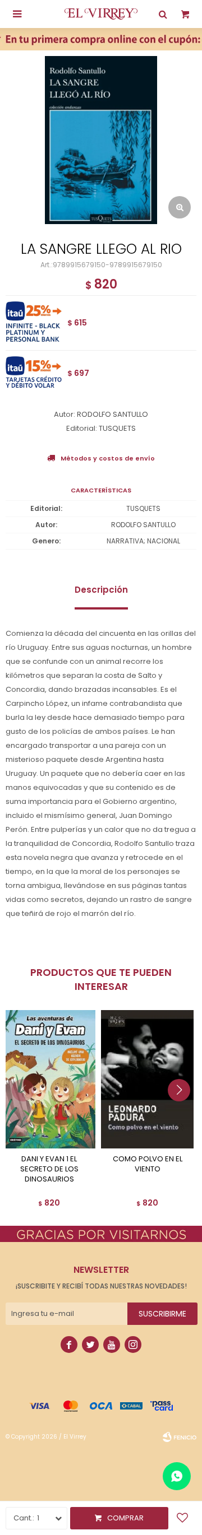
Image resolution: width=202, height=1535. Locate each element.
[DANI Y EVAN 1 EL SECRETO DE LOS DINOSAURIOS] (49, 1079)
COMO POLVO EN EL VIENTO (147, 1164)
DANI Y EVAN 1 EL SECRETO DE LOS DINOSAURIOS (49, 1169)
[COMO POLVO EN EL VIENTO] (147, 1079)
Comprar (125, 1518)
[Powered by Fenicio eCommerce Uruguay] (179, 1437)
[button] (183, 1112)
